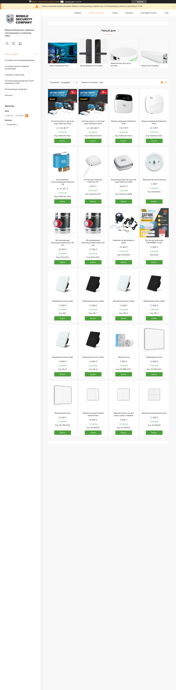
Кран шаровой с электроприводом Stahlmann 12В (62, 182)
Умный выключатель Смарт (62, 301)
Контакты (8, 95)
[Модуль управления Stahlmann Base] (154, 103)
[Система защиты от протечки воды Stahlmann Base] (62, 103)
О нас (166, 13)
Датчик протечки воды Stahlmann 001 (93, 181)
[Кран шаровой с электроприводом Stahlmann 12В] (62, 162)
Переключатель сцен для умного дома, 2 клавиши (124, 414)
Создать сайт (69, 2)
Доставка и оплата (148, 13)
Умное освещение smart (59, 66)
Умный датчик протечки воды (154, 180)
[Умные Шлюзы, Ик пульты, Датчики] (123, 53)
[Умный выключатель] (154, 339)
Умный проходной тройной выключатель (93, 414)
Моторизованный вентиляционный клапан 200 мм (93, 242)
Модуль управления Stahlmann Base (154, 122)
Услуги (115, 13)
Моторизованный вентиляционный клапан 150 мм (62, 242)
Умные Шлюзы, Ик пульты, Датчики (121, 64)
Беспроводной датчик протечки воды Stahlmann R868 (123, 181)
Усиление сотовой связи (14, 75)
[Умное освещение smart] (62, 53)
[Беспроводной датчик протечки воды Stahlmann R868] (123, 162)
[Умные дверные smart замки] (93, 53)
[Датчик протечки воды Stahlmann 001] (93, 162)
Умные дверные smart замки (91, 66)
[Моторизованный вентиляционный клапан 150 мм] (62, 222)
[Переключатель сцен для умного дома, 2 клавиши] (123, 395)
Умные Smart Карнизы (150, 66)
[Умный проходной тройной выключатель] (93, 395)
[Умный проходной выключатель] (154, 395)
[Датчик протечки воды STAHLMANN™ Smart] (154, 222)
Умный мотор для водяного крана (124, 241)
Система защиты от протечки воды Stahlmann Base (62, 122)
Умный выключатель (154, 357)
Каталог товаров (11, 54)
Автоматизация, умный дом (16, 89)
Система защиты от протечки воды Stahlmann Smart (93, 122)
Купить (62, 141)
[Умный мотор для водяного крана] (123, 222)
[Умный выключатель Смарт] (62, 283)
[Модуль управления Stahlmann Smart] (123, 103)
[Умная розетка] (123, 339)
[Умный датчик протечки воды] (154, 162)
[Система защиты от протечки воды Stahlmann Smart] (93, 103)
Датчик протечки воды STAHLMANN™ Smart (154, 241)
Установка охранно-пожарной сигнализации (17, 67)
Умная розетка (124, 357)
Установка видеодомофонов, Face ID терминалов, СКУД (19, 82)
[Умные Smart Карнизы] (154, 53)
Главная (78, 13)
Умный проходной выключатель (154, 413)
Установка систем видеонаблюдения (19, 60)
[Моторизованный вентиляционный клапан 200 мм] (93, 222)
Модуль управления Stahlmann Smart (123, 122)
